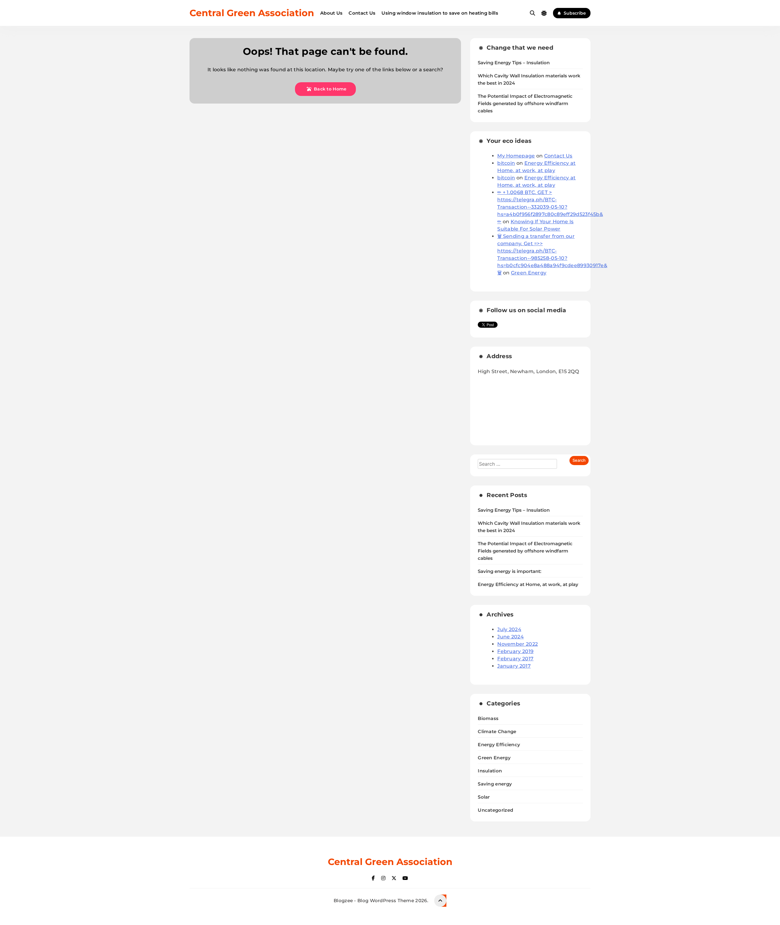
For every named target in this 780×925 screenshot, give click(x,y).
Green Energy (529, 273)
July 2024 (509, 629)
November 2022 (517, 644)
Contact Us (362, 13)
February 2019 (515, 651)
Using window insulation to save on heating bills (439, 13)
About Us (331, 13)
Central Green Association (252, 13)
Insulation (490, 771)
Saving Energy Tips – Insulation (514, 62)
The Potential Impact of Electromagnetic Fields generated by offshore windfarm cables (525, 104)
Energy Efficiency (499, 744)
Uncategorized (495, 810)
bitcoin (506, 163)
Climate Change (497, 731)
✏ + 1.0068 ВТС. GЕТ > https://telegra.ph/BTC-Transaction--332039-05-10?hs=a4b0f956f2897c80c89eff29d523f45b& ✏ (550, 206)
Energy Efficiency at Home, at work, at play (528, 584)
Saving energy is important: (509, 571)
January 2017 (514, 666)
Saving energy (495, 784)
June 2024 (510, 637)
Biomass (488, 718)
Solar (484, 797)
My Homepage (516, 156)
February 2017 (515, 659)
